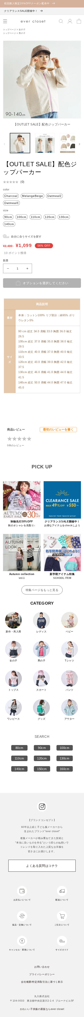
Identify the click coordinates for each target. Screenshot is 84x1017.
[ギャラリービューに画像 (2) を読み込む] (45, 143)
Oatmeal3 (11, 203)
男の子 (22, 33)
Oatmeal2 (54, 195)
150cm (42, 769)
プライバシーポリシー (42, 974)
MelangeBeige (32, 195)
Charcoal (11, 195)
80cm (19, 748)
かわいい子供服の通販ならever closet (42, 1009)
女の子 (22, 29)
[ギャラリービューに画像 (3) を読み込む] (70, 143)
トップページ (10, 29)
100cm (22, 217)
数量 (6, 260)
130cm (64, 217)
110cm (35, 217)
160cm (65, 769)
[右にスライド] (79, 144)
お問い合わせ (42, 966)
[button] (5, 21)
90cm (8, 217)
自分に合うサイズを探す (26, 236)
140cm (9, 224)
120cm (50, 217)
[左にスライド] (4, 144)
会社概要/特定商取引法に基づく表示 (42, 981)
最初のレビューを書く (58, 429)
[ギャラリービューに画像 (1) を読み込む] (20, 143)
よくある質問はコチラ (42, 865)
